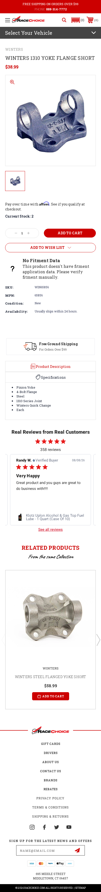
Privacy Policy (50, 798)
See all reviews (50, 529)
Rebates (50, 789)
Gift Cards (50, 744)
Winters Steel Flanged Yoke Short (50, 676)
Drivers (51, 753)
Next (98, 640)
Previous (3, 640)
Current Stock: (19, 216)
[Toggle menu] (7, 20)
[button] (78, 20)
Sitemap (80, 888)
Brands (50, 780)
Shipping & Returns (50, 816)
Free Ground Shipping (58, 344)
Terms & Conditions (50, 807)
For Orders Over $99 (53, 349)
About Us (50, 762)
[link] (50, 517)
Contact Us (50, 771)
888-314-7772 (56, 9)
